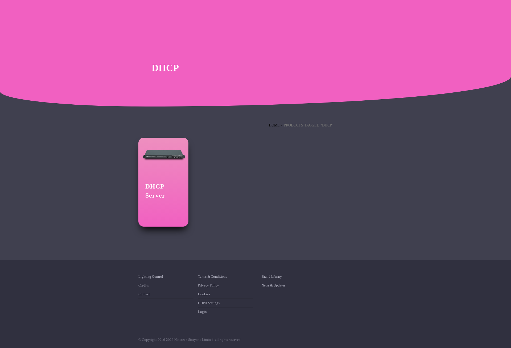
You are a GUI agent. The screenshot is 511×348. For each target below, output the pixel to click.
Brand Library (272, 278)
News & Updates (273, 285)
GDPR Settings (209, 303)
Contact (144, 294)
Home (274, 125)
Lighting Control (150, 278)
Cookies (204, 294)
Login (202, 312)
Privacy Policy (208, 285)
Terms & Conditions (212, 278)
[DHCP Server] (163, 154)
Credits (143, 285)
